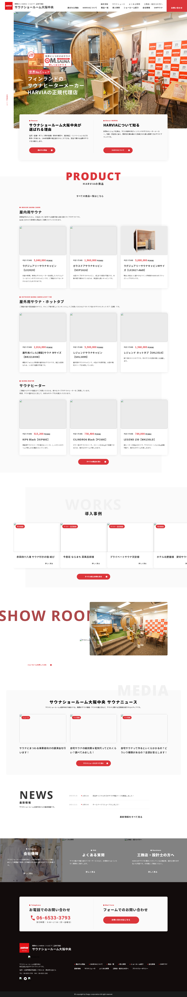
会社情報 (146, 7)
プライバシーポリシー (140, 968)
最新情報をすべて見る (131, 816)
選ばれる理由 (73, 7)
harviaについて (90, 7)
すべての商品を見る (94, 462)
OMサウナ (158, 7)
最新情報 (104, 4)
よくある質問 (134, 4)
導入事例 (116, 7)
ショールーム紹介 (131, 7)
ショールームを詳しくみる (37, 665)
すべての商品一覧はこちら (90, 196)
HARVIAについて (118, 150)
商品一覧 (105, 7)
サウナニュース (118, 4)
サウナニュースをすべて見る (93, 763)
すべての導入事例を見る (93, 577)
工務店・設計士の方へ (153, 4)
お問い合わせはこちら (121, 919)
